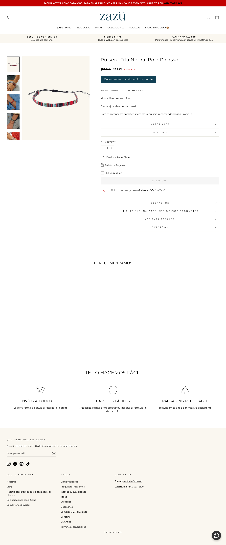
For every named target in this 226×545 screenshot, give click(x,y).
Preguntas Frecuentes (73, 486)
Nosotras (11, 482)
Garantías (66, 522)
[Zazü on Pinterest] (21, 464)
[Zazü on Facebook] (15, 464)
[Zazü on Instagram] (9, 464)
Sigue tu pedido (69, 482)
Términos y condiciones (73, 527)
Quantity (108, 142)
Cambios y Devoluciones (74, 512)
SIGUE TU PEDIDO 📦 (157, 27)
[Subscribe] (54, 453)
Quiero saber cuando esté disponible (128, 79)
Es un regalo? (114, 172)
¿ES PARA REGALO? (160, 219)
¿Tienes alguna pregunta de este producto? (160, 211)
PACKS (99, 27)
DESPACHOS (160, 203)
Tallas (64, 497)
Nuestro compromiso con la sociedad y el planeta (29, 493)
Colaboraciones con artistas (21, 500)
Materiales (160, 124)
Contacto (65, 517)
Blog (9, 486)
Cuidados (160, 227)
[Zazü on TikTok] (28, 464)
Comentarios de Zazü (18, 505)
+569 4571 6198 (136, 486)
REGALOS (134, 27)
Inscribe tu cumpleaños (73, 492)
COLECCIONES (116, 27)
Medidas (160, 132)
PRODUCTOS (83, 27)
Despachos (67, 507)
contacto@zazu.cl (132, 481)
